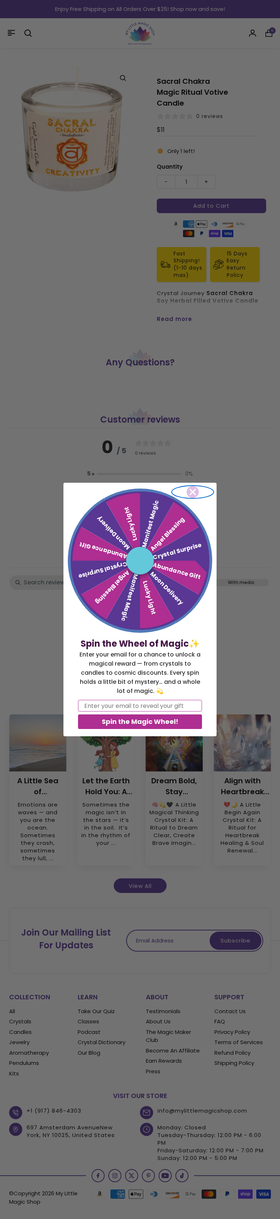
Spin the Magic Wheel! (140, 721)
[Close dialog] (193, 492)
